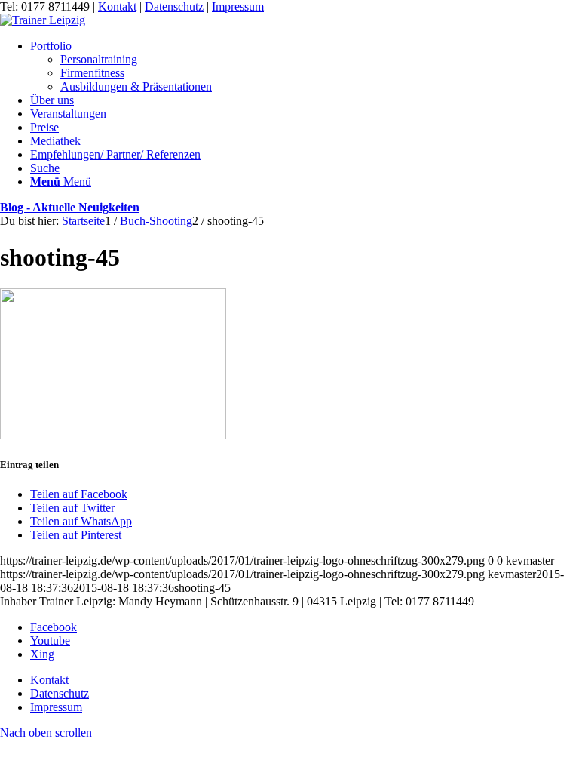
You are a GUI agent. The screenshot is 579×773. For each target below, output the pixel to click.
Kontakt (117, 6)
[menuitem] (304, 66)
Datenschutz (174, 6)
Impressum (238, 6)
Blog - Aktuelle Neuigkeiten (69, 207)
